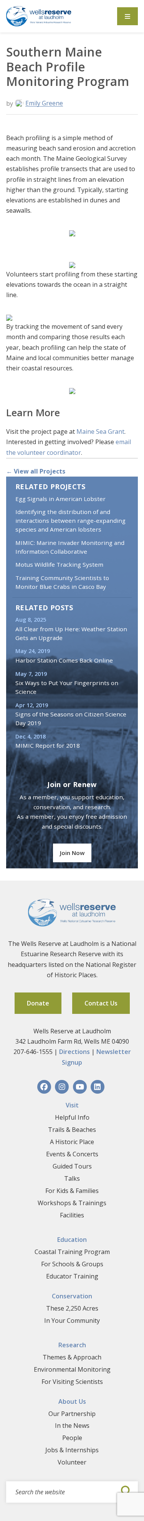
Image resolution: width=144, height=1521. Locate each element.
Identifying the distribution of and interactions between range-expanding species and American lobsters (70, 520)
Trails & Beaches (72, 1129)
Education (72, 1239)
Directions (74, 1051)
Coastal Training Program (72, 1252)
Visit (72, 1105)
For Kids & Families (72, 1190)
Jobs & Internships (72, 1450)
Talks (72, 1178)
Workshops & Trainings (72, 1203)
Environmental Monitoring (72, 1369)
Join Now (72, 853)
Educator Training (72, 1276)
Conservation (72, 1296)
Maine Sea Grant (100, 431)
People (72, 1438)
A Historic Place (72, 1142)
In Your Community (72, 1320)
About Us (72, 1401)
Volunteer (72, 1462)
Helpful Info (72, 1117)
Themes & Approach (72, 1357)
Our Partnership (72, 1413)
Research (72, 1345)
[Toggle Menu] (127, 16)
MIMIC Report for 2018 (47, 745)
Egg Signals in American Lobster (60, 499)
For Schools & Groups (72, 1264)
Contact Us (101, 1003)
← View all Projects (35, 471)
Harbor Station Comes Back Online (64, 660)
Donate (38, 1003)
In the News (72, 1425)
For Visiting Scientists (72, 1381)
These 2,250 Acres (72, 1308)
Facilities (72, 1215)
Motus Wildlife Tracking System (59, 564)
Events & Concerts (72, 1154)
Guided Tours (72, 1166)
